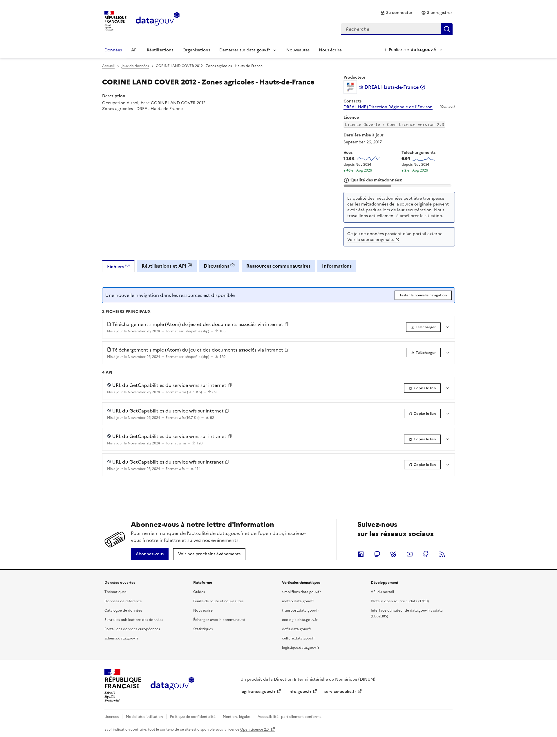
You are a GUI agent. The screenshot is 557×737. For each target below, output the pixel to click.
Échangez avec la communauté (219, 619)
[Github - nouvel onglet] (426, 554)
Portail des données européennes (132, 629)
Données (113, 50)
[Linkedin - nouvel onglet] (361, 554)
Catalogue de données (123, 610)
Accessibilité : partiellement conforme (289, 716)
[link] (396, 13)
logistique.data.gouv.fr (300, 647)
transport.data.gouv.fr (300, 610)
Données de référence (123, 601)
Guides (199, 591)
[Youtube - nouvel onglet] (409, 554)
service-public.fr (340, 692)
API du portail (382, 591)
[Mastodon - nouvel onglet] (377, 554)
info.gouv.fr (300, 692)
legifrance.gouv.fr (258, 692)
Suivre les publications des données (133, 619)
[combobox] (397, 29)
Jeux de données (135, 66)
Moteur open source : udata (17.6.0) (400, 601)
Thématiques (115, 591)
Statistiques (203, 629)
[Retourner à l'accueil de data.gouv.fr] (158, 20)
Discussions (219, 265)
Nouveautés (298, 50)
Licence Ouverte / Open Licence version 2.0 (394, 124)
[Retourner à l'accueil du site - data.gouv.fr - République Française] (172, 686)
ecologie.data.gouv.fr (300, 619)
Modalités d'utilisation (144, 716)
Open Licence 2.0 (255, 729)
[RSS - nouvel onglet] (442, 554)
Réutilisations (160, 50)
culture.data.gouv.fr (298, 638)
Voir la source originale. (370, 240)
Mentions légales (236, 716)
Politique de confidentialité (193, 716)
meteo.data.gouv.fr (298, 601)
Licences (111, 716)
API (134, 50)
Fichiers (118, 266)
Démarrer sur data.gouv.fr (244, 50)
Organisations (196, 50)
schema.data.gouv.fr (121, 638)
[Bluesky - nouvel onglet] (393, 554)
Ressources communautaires (278, 265)
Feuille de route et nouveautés (218, 601)
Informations (337, 265)
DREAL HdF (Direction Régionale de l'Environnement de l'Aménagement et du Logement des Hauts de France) (390, 107)
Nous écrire (330, 50)
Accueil (108, 66)
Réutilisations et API (167, 265)
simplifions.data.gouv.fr (301, 591)
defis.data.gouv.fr (296, 629)
